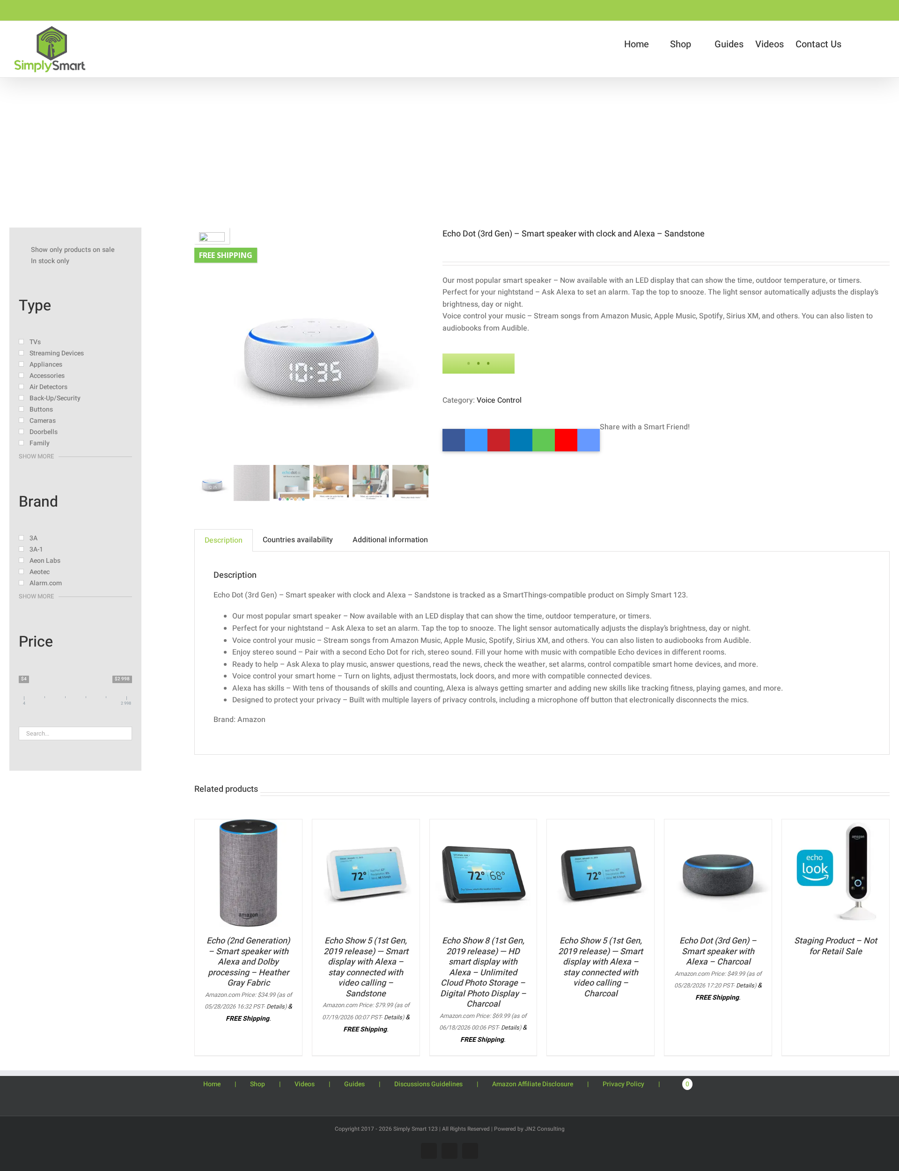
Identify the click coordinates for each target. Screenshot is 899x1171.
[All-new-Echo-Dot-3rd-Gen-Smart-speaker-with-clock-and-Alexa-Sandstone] (311, 345)
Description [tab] (224, 540)
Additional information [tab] (390, 539)
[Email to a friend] (588, 440)
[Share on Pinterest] (498, 440)
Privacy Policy (623, 1084)
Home (212, 1084)
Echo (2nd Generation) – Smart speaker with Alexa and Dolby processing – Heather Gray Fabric (248, 962)
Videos (305, 1084)
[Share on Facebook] (453, 440)
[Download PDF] (566, 440)
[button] (880, 44)
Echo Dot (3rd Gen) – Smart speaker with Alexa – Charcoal (718, 951)
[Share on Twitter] (476, 440)
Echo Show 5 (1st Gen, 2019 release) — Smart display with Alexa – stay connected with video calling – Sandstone (366, 967)
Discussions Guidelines (428, 1084)
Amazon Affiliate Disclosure (532, 1084)
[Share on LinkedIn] (521, 440)
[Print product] (543, 440)
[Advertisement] (449, 148)
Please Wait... (478, 363)
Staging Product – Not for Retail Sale (835, 946)
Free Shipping (225, 255)
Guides (354, 1084)
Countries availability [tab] (298, 539)
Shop (257, 1084)
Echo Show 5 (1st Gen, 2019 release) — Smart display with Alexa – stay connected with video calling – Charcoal (600, 967)
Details (275, 1006)
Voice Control (499, 400)
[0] (847, 1084)
